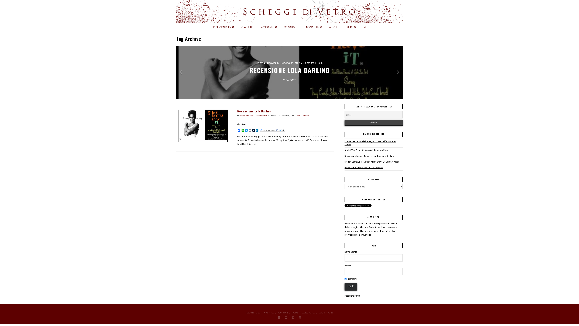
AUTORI (322, 313)
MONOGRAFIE (282, 313)
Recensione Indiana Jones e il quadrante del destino (369, 156)
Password (349, 265)
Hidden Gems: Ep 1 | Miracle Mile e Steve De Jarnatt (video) (372, 162)
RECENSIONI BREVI (253, 313)
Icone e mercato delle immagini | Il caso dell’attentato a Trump (370, 143)
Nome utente (351, 252)
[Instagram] (300, 317)
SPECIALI (295, 313)
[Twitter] (286, 317)
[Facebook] (279, 317)
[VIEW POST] (203, 126)
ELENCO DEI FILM (308, 313)
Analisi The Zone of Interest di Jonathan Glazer (367, 150)
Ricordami (351, 279)
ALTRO (330, 313)
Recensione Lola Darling (254, 111)
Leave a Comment (302, 116)
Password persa (352, 296)
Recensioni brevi (261, 116)
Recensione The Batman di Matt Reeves (364, 167)
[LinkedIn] (293, 317)
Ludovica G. (249, 116)
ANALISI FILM (269, 313)
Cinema (242, 116)
